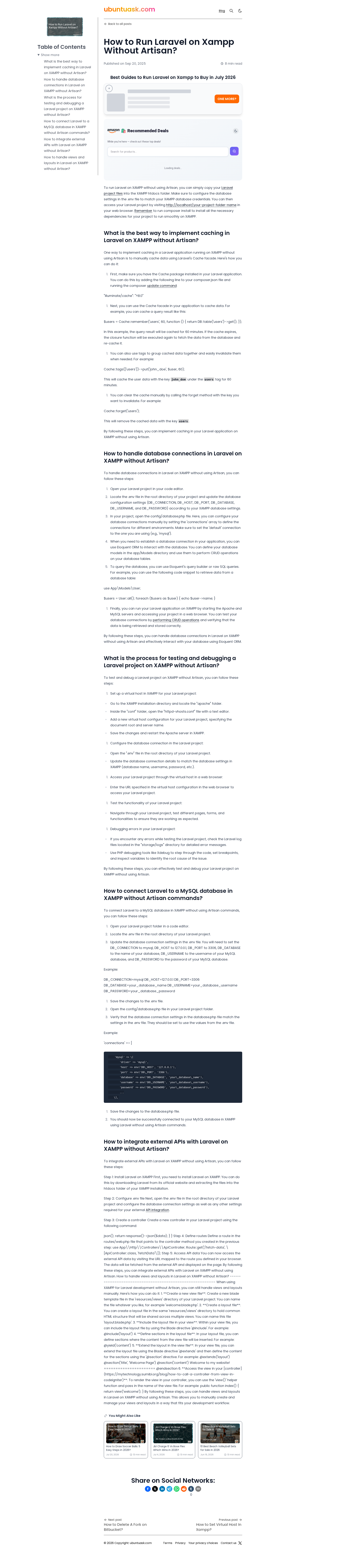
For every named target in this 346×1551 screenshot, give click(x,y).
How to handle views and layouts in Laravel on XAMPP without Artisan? (66, 163)
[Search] (231, 11)
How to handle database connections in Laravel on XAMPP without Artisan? (64, 85)
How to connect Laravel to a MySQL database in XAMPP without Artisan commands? (67, 127)
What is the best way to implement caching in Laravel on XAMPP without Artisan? (67, 67)
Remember (143, 210)
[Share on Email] (198, 1489)
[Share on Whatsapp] (176, 1489)
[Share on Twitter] (155, 1489)
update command (162, 285)
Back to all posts (120, 24)
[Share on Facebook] (148, 1489)
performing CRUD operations (176, 620)
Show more (50, 55)
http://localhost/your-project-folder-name (201, 205)
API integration (157, 1210)
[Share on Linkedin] (162, 1489)
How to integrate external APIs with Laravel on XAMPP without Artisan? (65, 145)
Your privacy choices (203, 1543)
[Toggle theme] (236, 131)
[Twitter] (240, 1543)
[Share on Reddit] (184, 1489)
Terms (167, 1543)
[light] (240, 11)
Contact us (228, 1543)
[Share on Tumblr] (191, 1489)
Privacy (180, 1543)
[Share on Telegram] (169, 1489)
